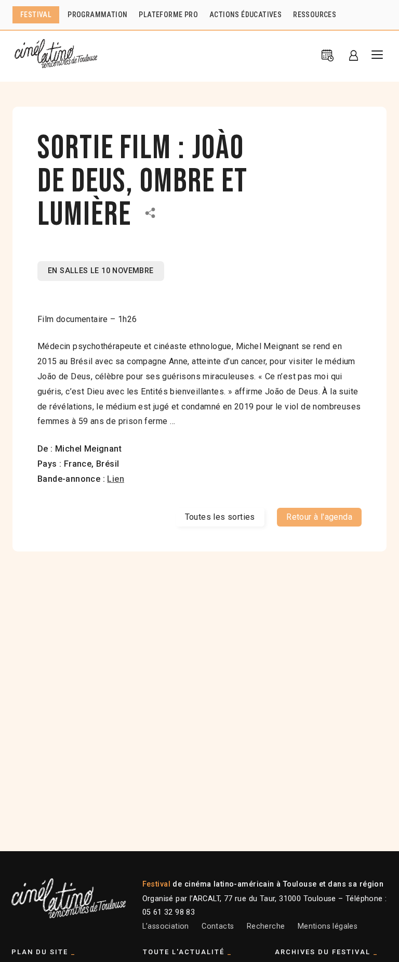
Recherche (266, 926)
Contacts (218, 926)
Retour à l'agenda (319, 517)
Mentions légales (327, 926)
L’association (165, 926)
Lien (115, 479)
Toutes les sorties (220, 517)
